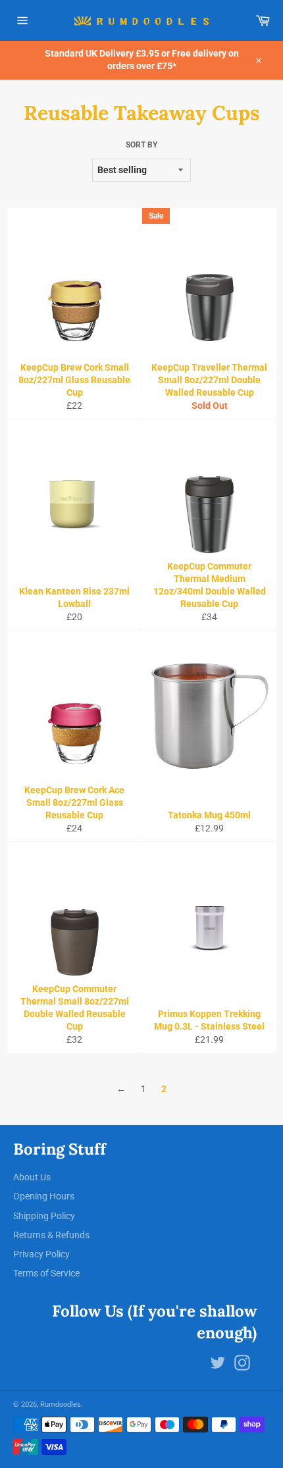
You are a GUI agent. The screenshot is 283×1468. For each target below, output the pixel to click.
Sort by (141, 144)
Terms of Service (46, 1273)
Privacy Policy (41, 1254)
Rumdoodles (60, 1404)
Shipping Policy (44, 1216)
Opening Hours (43, 1196)
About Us (32, 1177)
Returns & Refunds (51, 1235)
